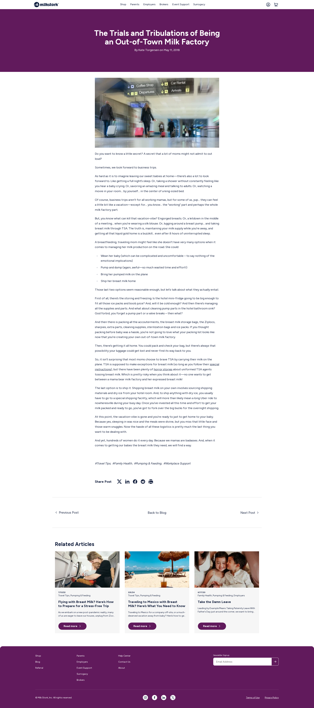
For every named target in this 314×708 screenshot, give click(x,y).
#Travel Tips (102, 463)
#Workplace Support (177, 463)
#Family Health (122, 463)
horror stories (163, 369)
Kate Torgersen (148, 50)
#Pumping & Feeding (147, 463)
